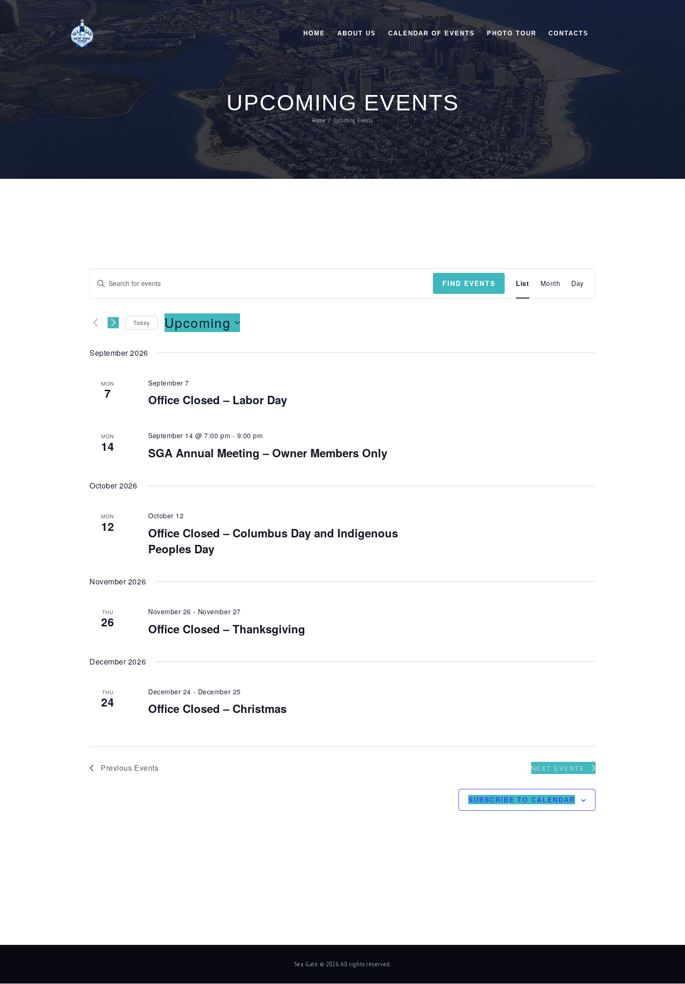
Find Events (468, 283)
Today (141, 322)
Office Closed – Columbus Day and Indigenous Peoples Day (273, 540)
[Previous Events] (95, 322)
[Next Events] (113, 322)
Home (318, 121)
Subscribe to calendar (521, 799)
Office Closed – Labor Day (217, 399)
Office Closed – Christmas (217, 708)
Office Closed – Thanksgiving (226, 629)
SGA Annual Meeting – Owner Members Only (267, 453)
